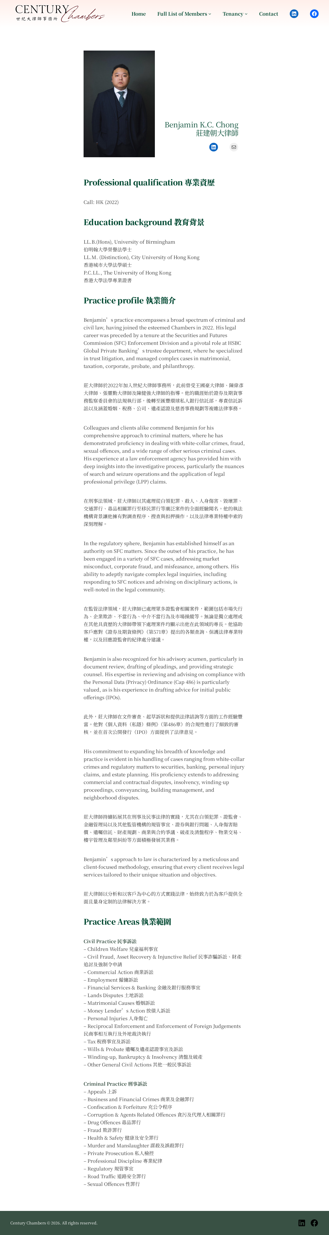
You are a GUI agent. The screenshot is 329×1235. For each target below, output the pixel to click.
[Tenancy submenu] (246, 13)
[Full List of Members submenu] (209, 13)
